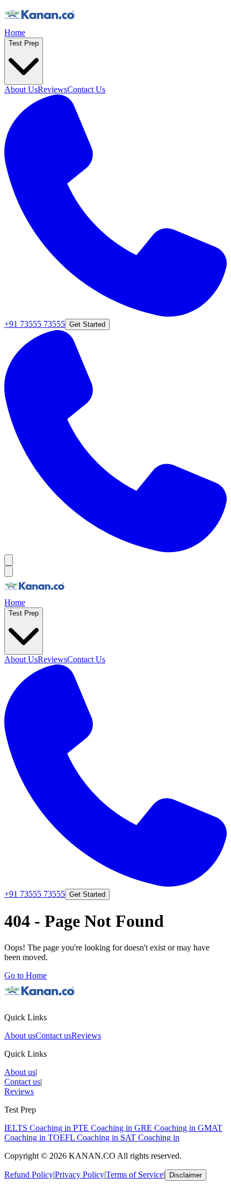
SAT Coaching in (149, 1137)
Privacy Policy (79, 1174)
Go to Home (25, 975)
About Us (21, 89)
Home (14, 32)
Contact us (53, 1035)
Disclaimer (185, 1175)
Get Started (87, 324)
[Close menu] (8, 571)
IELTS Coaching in (38, 1127)
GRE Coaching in (166, 1127)
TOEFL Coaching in (84, 1137)
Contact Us (86, 89)
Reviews (52, 89)
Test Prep (24, 43)
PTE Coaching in (103, 1127)
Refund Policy (28, 1174)
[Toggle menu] (8, 560)
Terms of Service (134, 1174)
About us (19, 1035)
